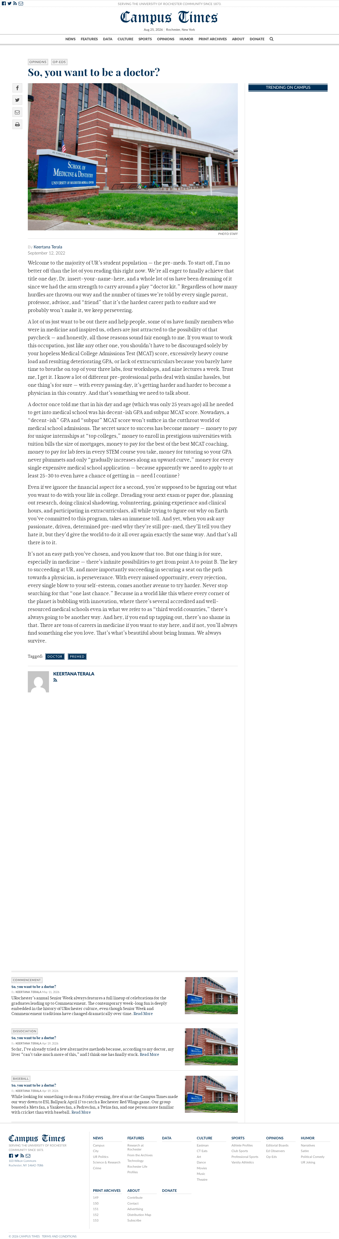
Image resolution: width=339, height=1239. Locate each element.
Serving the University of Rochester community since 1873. (37, 1148)
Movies (202, 1168)
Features (89, 39)
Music (201, 1173)
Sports (145, 39)
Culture (125, 39)
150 (96, 1203)
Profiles (132, 1172)
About (238, 39)
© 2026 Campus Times (24, 1236)
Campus (98, 1145)
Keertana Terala (48, 247)
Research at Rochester (135, 1147)
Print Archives (213, 39)
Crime (97, 1168)
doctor (55, 656)
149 (96, 1197)
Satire (305, 1151)
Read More (143, 1014)
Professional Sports (244, 1156)
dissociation (24, 1031)
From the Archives (140, 1155)
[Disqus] (124, 765)
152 (96, 1214)
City (96, 1151)
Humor (186, 39)
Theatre (202, 1179)
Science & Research (107, 1162)
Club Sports (239, 1151)
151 (96, 1209)
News (70, 39)
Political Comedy (312, 1156)
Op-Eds (59, 62)
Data (107, 39)
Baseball (21, 1078)
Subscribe (134, 1220)
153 (96, 1220)
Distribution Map (139, 1214)
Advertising (135, 1209)
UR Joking (308, 1162)
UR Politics (100, 1156)
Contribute (134, 1197)
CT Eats (202, 1151)
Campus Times (169, 17)
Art (199, 1156)
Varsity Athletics (242, 1162)
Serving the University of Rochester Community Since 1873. (169, 4)
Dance (201, 1162)
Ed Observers (275, 1151)
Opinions (165, 39)
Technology (135, 1160)
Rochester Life (137, 1166)
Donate (257, 39)
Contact (133, 1203)
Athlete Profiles (242, 1145)
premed (77, 656)
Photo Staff (228, 233)
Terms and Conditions (59, 1236)
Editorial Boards (277, 1145)
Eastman (203, 1145)
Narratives (308, 1145)
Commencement (27, 980)
